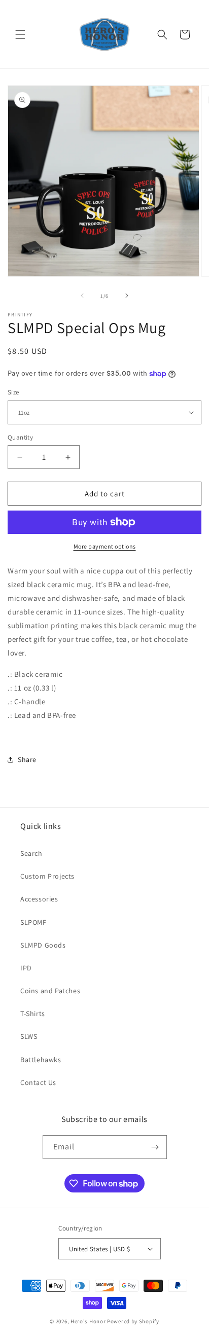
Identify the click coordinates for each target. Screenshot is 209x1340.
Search (31, 853)
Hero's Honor (88, 1321)
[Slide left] (82, 295)
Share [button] (27, 759)
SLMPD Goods (43, 945)
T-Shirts (32, 1013)
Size (13, 392)
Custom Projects (47, 876)
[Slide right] (127, 295)
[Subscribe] (155, 1147)
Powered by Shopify (133, 1321)
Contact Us (38, 1082)
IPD (26, 967)
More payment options (105, 546)
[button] (20, 34)
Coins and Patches (50, 990)
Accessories (39, 898)
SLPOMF (33, 922)
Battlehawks (40, 1059)
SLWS (28, 1036)
